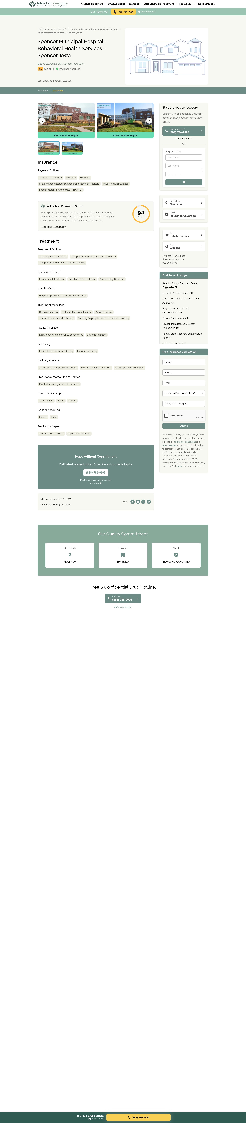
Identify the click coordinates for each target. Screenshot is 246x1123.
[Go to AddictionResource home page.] (48, 4)
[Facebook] (138, 502)
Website (175, 246)
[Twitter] (132, 502)
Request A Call (183, 182)
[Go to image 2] (72, 148)
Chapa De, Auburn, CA (173, 343)
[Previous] (42, 121)
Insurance (43, 90)
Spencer (84, 29)
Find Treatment (205, 4)
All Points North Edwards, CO (177, 293)
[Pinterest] (149, 502)
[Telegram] (143, 502)
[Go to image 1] (49, 148)
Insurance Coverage (183, 215)
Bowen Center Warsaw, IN (175, 318)
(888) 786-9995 (126, 11)
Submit (184, 425)
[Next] (149, 121)
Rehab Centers (65, 29)
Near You (176, 203)
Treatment (58, 90)
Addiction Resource (47, 29)
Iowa (76, 29)
